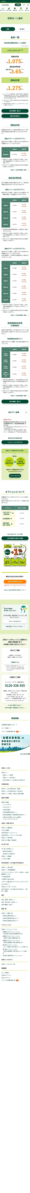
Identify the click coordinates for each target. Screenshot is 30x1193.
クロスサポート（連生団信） (7, 513)
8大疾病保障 (6, 518)
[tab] (8, 29)
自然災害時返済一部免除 (6, 524)
